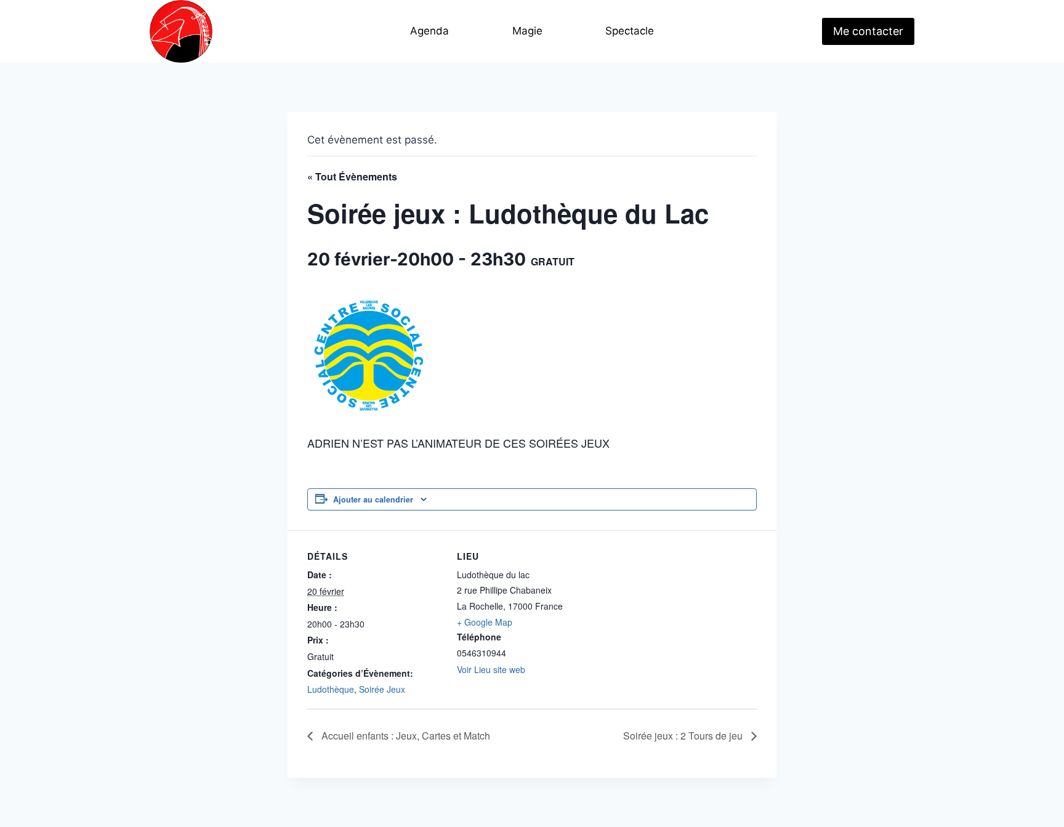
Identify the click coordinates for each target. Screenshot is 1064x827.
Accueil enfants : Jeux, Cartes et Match (404, 735)
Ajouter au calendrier (373, 499)
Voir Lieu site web (491, 669)
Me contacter (868, 31)
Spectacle (629, 31)
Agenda (429, 31)
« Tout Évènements (352, 176)
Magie (527, 31)
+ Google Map (484, 622)
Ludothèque (330, 689)
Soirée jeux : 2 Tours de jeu (684, 735)
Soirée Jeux (382, 689)
